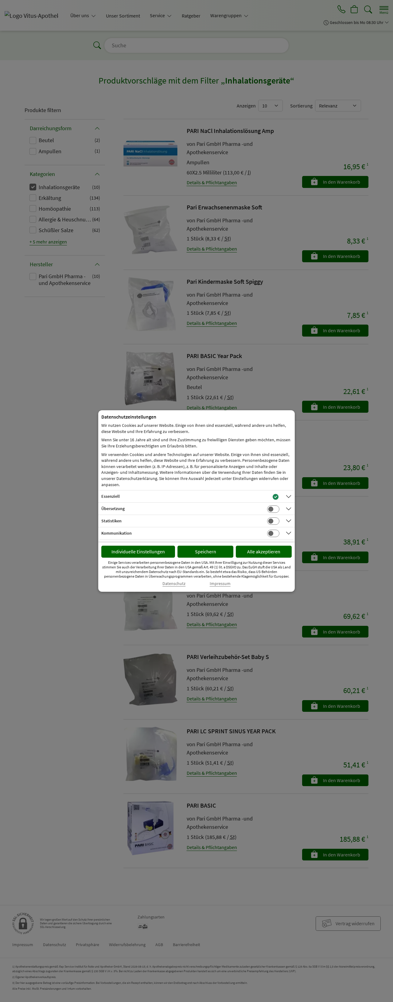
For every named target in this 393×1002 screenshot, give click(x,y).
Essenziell (110, 496)
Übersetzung (113, 508)
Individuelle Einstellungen (138, 551)
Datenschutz (173, 583)
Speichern (205, 551)
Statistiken (111, 521)
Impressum (220, 583)
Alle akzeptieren (263, 551)
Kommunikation (116, 533)
